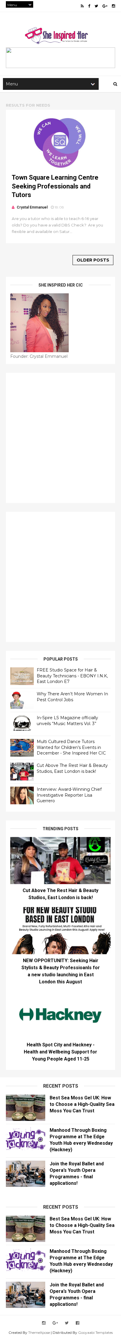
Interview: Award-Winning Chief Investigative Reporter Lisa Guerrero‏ (69, 795)
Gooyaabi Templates (95, 1332)
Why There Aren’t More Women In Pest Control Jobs (72, 696)
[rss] (82, 6)
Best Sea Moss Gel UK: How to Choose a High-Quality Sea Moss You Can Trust (82, 1104)
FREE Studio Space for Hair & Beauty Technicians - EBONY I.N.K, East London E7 (72, 675)
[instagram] (113, 6)
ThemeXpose (39, 1332)
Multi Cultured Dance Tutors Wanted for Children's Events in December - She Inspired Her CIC (71, 747)
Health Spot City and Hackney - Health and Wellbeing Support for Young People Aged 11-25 (60, 1052)
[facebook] (89, 6)
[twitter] (96, 6)
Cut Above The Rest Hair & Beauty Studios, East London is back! (72, 768)
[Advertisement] (60, 438)
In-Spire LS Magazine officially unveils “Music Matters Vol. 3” (67, 720)
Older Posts (93, 260)
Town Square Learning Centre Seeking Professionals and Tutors (55, 186)
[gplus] (104, 6)
